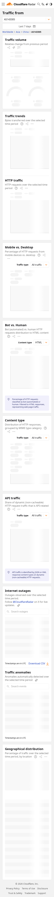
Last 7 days (29, 27)
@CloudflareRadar (23, 601)
